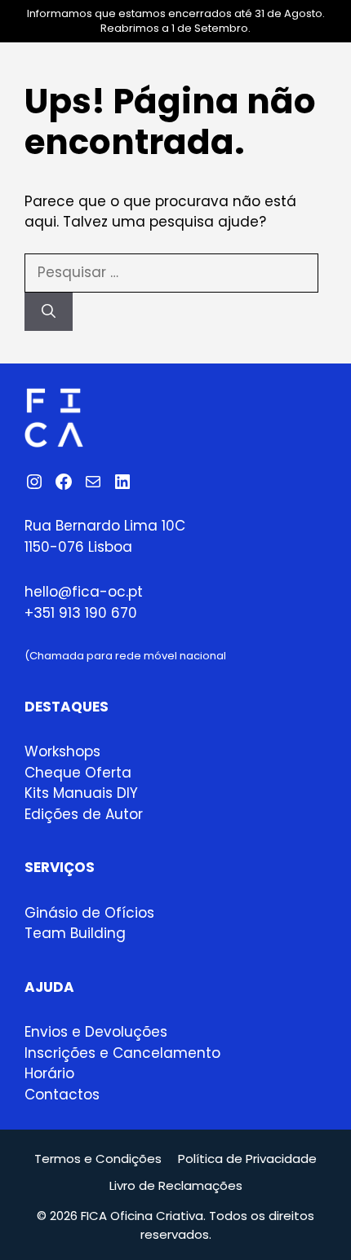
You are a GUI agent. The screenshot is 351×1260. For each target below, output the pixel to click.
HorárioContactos (62, 1084)
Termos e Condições (98, 1158)
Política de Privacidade (247, 1158)
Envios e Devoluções (95, 1032)
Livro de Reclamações (175, 1185)
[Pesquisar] (48, 312)
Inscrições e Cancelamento (122, 1053)
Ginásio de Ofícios (89, 913)
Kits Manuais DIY (81, 793)
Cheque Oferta (77, 772)
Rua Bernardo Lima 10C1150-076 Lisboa (104, 536)
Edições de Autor (83, 814)
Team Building (75, 933)
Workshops (62, 751)
